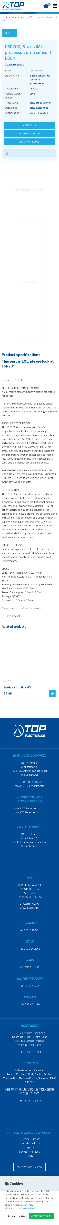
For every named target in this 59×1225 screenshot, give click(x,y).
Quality (29, 1156)
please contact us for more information (40, 79)
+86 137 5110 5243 (29, 1052)
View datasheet (39, 108)
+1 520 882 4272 (29, 904)
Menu (8, 33)
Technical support (29, 133)
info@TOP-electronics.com (29, 786)
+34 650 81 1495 (29, 967)
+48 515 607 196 (29, 1004)
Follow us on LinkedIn (29, 1167)
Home (4, 17)
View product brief (40, 103)
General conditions (30, 1143)
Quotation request (29, 141)
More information (14, 64)
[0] (45, 4)
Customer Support (30, 1139)
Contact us (29, 125)
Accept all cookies (41, 1216)
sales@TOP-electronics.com (29, 808)
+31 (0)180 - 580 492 (29, 782)
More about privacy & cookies (19, 1208)
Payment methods (29, 1152)
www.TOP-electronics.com (29, 812)
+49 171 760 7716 (29, 930)
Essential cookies (16, 1216)
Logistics (29, 1147)
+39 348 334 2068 (29, 949)
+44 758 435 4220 (29, 986)
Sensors (15, 17)
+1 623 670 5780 (29, 908)
